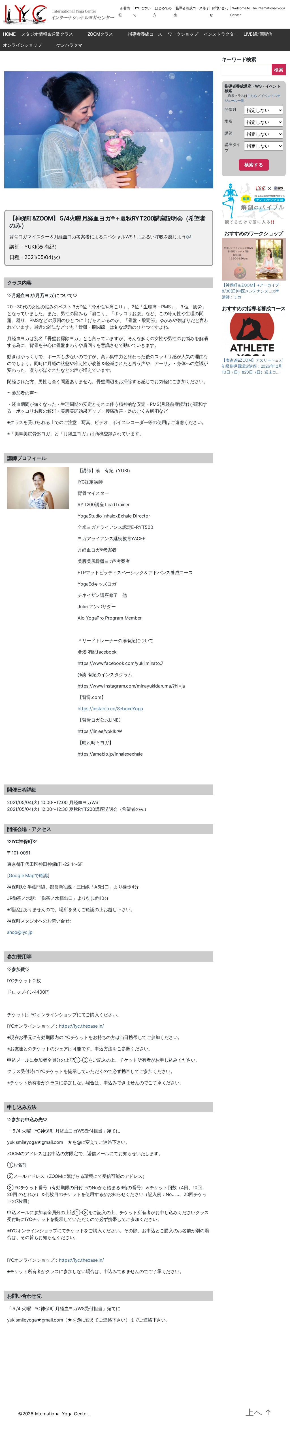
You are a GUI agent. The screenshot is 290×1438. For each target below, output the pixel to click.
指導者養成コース (145, 34)
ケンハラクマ (69, 45)
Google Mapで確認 (28, 875)
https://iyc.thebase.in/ (81, 1026)
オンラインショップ (22, 45)
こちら (252, 96)
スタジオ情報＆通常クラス (47, 34)
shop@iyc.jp (19, 932)
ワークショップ (183, 34)
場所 (229, 121)
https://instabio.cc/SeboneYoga (110, 708)
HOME (9, 34)
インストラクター (221, 34)
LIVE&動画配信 (258, 34)
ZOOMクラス (100, 34)
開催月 (230, 109)
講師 (229, 133)
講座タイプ (232, 147)
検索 (278, 70)
